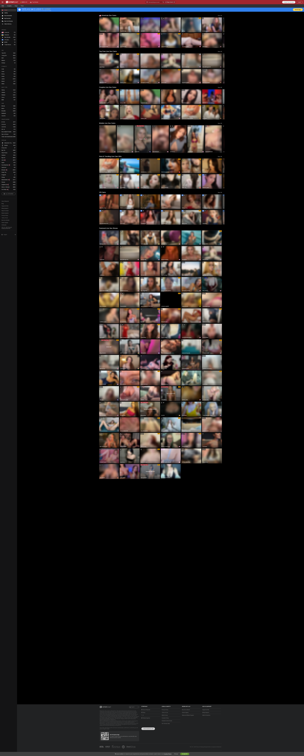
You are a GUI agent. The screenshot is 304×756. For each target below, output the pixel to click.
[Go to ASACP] (107, 747)
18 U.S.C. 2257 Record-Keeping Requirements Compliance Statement (205, 746)
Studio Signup (5, 222)
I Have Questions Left (148, 728)
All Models (4, 225)
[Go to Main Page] (12, 2)
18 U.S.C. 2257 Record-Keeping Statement (7, 228)
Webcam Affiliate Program (188, 715)
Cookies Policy (165, 718)
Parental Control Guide (167, 720)
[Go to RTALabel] (102, 747)
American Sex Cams (109, 15)
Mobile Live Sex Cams (107, 123)
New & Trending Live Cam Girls (110, 156)
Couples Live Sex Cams (107, 87)
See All (220, 15)
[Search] (163, 2)
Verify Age (298, 9)
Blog (3, 203)
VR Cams (102, 192)
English (133, 707)
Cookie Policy (167, 754)
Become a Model (5, 220)
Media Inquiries (5, 213)
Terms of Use (5, 217)
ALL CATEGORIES (9, 193)
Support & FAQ (5, 206)
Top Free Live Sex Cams (108, 51)
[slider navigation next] (221, 32)
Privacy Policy (5, 215)
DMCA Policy (165, 715)
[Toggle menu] (2, 2)
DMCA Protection (206, 715)
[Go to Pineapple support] (123, 746)
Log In (299, 2)
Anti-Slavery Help (166, 723)
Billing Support (5, 208)
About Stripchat (5, 201)
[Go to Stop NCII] (131, 747)
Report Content (5, 210)
